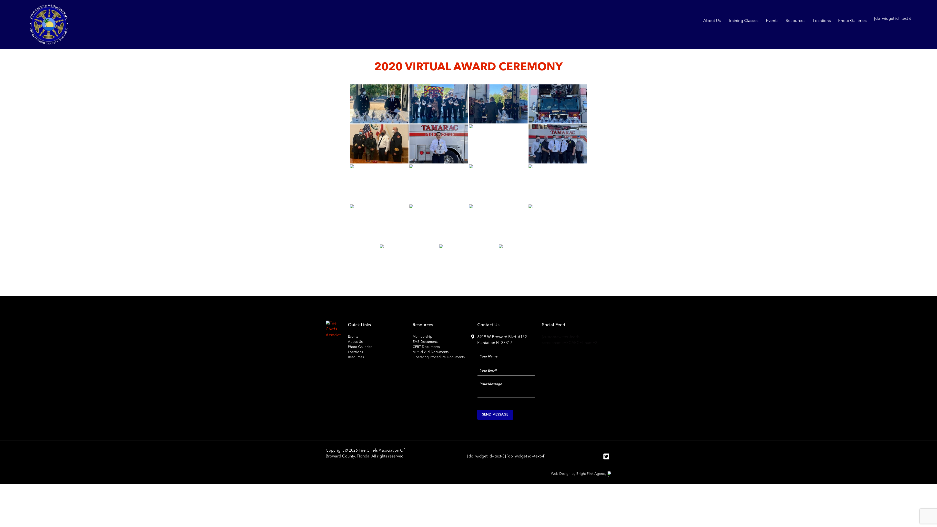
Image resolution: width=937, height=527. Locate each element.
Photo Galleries (852, 21)
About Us (712, 21)
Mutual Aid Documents (430, 352)
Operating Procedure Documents (439, 357)
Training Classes (743, 21)
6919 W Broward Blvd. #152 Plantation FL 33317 (502, 340)
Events (772, 21)
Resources (795, 21)
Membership (422, 336)
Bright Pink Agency (591, 474)
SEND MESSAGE (495, 414)
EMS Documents (425, 342)
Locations (822, 21)
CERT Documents (426, 347)
